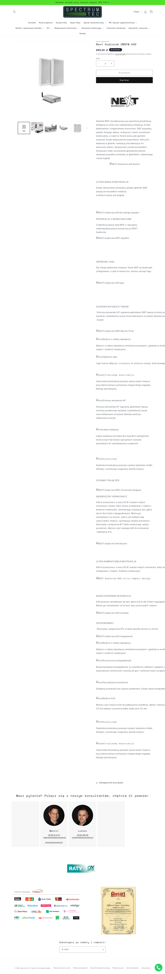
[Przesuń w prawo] (87, 128)
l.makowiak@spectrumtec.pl (82, 837)
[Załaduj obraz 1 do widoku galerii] (24, 128)
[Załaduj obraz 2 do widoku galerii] (37, 128)
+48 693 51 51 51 (54, 835)
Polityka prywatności (80, 968)
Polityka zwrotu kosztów (61, 968)
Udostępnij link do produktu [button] (111, 783)
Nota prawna (145, 968)
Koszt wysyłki (120, 54)
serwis (47, 842)
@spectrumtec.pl (56, 842)
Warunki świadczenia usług (100, 968)
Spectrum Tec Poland (28, 968)
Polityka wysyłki (118, 968)
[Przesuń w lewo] (14, 128)
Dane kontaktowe (132, 968)
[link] (54, 815)
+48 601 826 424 (82, 835)
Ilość (98, 58)
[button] (14, 12)
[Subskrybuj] (103, 949)
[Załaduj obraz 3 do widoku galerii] (51, 128)
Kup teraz (124, 80)
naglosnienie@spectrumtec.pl (54, 837)
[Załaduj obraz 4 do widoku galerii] (64, 128)
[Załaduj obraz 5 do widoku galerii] (77, 128)
